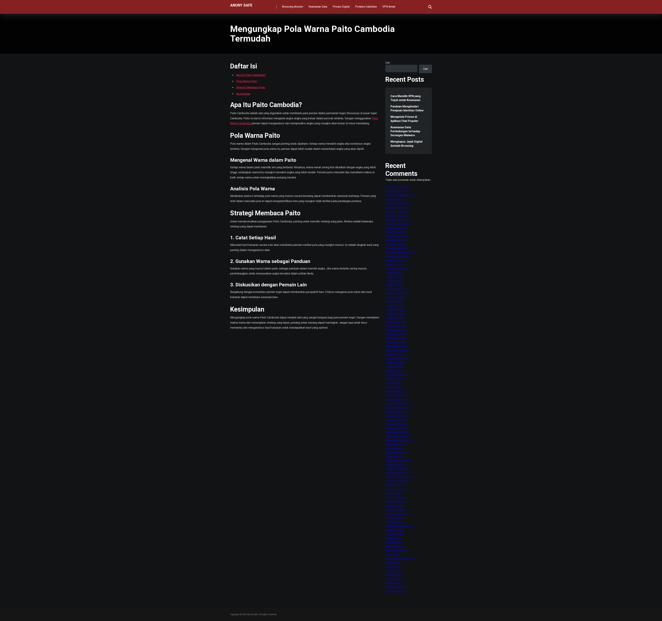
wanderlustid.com (396, 465)
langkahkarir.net (394, 542)
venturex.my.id (393, 272)
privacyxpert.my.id (396, 191)
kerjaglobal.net (394, 530)
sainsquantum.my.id (397, 219)
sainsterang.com (395, 399)
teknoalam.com (394, 448)
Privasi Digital (341, 6)
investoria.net (393, 493)
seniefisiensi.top (395, 293)
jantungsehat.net (395, 501)
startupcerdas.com (396, 428)
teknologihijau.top (395, 330)
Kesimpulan (243, 94)
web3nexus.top (394, 366)
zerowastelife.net (396, 591)
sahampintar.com (395, 391)
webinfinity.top (394, 371)
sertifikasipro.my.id (396, 236)
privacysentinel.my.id (397, 187)
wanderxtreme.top (396, 358)
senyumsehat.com (396, 424)
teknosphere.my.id (396, 260)
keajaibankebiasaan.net (399, 526)
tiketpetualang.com (396, 452)
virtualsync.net (394, 579)
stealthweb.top (394, 317)
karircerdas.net (394, 518)
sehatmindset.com (396, 411)
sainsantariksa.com (396, 395)
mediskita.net (393, 567)
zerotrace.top (393, 387)
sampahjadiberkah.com (399, 403)
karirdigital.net (393, 522)
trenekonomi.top (395, 342)
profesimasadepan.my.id (400, 195)
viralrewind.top (394, 354)
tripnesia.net (392, 571)
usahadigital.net (394, 575)
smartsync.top (393, 301)
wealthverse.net (394, 583)
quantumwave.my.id (397, 211)
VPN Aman (388, 6)
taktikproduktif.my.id (397, 256)
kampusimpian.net (396, 509)
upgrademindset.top (397, 350)
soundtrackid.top (395, 309)
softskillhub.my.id (395, 244)
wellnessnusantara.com (399, 477)
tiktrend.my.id (393, 264)
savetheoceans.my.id (397, 224)
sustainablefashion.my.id (400, 252)
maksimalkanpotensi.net (399, 558)
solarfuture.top (394, 305)
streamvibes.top (395, 322)
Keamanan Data (318, 6)
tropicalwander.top (396, 346)
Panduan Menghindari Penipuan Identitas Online (407, 108)
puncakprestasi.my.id (397, 203)
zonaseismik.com (396, 489)
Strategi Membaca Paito (250, 87)
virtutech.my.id (393, 277)
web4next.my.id (394, 281)
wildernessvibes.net (397, 481)
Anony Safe (241, 5)
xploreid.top (392, 383)
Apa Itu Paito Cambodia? (251, 75)
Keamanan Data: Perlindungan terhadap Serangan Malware (405, 131)
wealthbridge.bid (395, 362)
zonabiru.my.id (393, 285)
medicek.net (392, 562)
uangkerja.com (393, 456)
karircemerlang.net (396, 513)
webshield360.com (396, 473)
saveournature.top (396, 289)
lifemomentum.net (396, 550)
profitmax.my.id (394, 199)
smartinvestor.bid (395, 297)
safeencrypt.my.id (396, 215)
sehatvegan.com (395, 420)
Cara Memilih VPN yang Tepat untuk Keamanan (405, 98)
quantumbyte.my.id (396, 207)
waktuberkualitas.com (398, 460)
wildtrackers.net (394, 587)
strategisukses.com (397, 436)
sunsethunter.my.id (396, 248)
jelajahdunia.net (394, 505)
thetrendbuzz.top (395, 338)
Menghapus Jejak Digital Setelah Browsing (406, 143)
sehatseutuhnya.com (397, 415)
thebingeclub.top (395, 334)
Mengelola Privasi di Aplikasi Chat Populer (404, 118)
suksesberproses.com (399, 440)
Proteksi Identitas (366, 6)
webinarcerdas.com (397, 468)
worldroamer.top (395, 379)
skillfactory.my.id (395, 240)
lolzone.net (392, 554)
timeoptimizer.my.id (397, 269)
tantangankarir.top (395, 326)
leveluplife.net (393, 546)
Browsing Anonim (292, 6)
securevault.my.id (395, 232)
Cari (387, 62)
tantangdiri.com (394, 444)
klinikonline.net (394, 534)
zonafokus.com (394, 485)
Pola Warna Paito (246, 81)
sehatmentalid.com (396, 407)
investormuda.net (395, 497)
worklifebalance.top (397, 375)
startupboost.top (395, 313)
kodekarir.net (393, 538)
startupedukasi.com (397, 432)
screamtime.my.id (395, 228)
